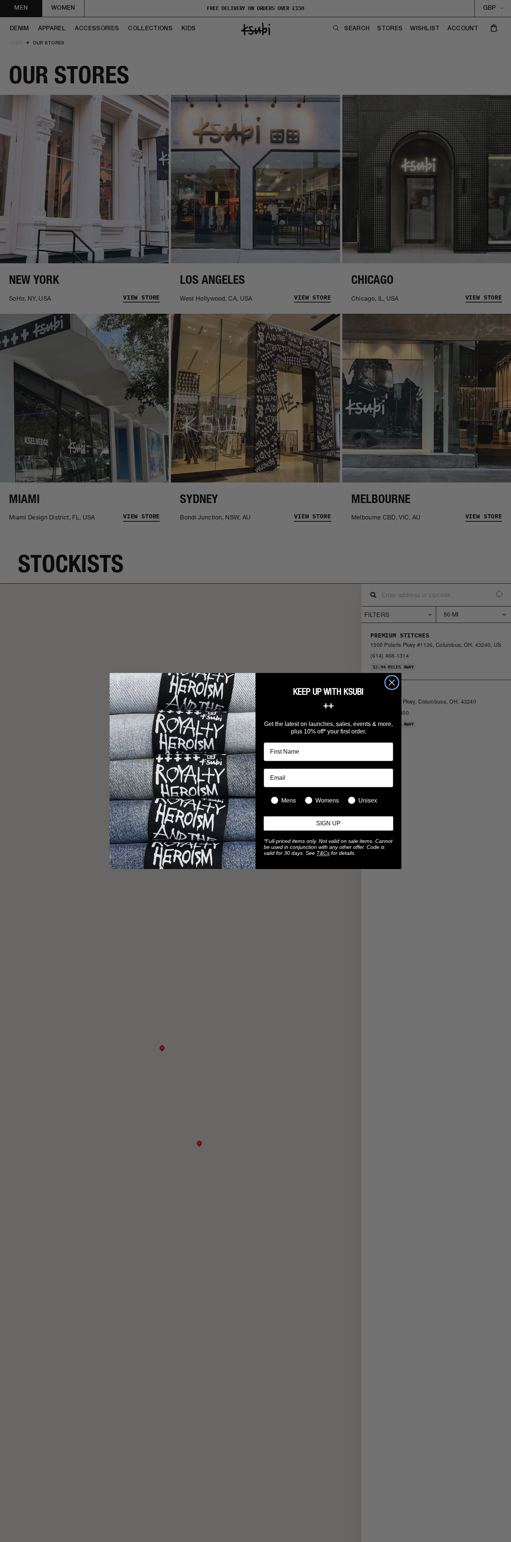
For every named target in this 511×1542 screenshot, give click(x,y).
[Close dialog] (391, 682)
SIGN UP (328, 823)
